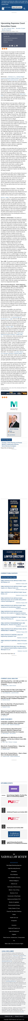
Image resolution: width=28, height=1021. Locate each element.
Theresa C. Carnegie (12, 742)
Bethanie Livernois (6, 699)
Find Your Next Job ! (6, 439)
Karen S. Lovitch (5, 724)
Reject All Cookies (17, 7)
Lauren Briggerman (6, 692)
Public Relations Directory (14, 877)
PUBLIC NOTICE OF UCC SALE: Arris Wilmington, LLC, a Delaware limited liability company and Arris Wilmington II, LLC (14, 648)
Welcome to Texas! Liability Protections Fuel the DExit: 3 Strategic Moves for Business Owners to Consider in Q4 (13, 712)
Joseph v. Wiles (9, 326)
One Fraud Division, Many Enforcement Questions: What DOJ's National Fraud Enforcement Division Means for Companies (12, 730)
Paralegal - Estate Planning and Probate (12, 442)
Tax (14, 940)
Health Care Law (14, 917)
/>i (17, 46)
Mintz (13, 28)
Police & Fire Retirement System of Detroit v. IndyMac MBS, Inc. (12, 334)
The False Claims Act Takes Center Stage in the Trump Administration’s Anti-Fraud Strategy (13, 690)
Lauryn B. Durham (15, 692)
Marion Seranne (12, 685)
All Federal (6, 42)
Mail (12, 46)
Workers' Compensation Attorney (10, 444)
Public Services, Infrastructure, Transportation (14, 937)
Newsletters (14, 871)
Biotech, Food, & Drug (14, 889)
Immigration (14, 920)
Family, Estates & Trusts (14, 908)
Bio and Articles (11, 434)
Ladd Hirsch (4, 715)
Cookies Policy (4, 4)
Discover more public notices (7, 653)
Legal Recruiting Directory (14, 868)
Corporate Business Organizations (10, 38)
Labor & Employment (14, 931)
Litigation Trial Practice (8, 40)
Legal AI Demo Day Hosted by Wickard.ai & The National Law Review (17, 843)
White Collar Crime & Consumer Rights (14, 943)
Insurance (14, 925)
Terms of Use (15, 955)
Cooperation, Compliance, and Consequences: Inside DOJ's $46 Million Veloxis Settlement (13, 722)
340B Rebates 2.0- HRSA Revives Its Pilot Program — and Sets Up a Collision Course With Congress (13, 739)
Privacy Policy (23, 955)
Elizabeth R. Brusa (6, 707)
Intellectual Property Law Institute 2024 (17, 812)
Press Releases (14, 874)
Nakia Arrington (5, 733)
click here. (22, 1011)
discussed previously (13, 79)
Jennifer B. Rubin (5, 749)
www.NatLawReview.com (7, 961)
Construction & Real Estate (14, 896)
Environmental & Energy (14, 905)
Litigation (14, 934)
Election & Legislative (14, 902)
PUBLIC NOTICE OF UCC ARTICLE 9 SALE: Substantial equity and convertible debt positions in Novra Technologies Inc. (13, 600)
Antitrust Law (14, 883)
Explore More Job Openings (7, 447)
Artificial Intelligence (14, 880)
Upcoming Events (7, 783)
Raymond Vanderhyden (15, 724)
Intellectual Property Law (14, 928)
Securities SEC (7, 36)
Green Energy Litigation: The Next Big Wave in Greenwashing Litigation (17, 796)
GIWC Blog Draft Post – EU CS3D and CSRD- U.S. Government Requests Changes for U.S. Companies (14, 682)
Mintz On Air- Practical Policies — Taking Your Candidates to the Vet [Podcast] (13, 747)
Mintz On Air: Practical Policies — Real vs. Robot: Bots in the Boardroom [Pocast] (14, 754)
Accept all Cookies (6, 7)
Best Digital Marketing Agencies (14, 865)
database (23, 958)
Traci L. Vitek (5, 742)
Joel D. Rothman (7, 28)
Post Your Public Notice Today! (9, 577)
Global (14, 914)
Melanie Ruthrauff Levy (15, 756)
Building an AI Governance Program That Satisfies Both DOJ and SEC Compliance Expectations (14, 697)
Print (10, 46)
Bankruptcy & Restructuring (14, 886)
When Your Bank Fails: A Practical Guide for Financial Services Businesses (12, 704)
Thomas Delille (5, 685)
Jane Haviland (13, 733)
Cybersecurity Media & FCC (14, 899)
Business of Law (14, 893)
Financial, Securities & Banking (14, 911)
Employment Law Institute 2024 (15, 827)
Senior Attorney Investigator (9, 446)
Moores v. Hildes (5, 197)
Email (10, 431)
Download (15, 46)
